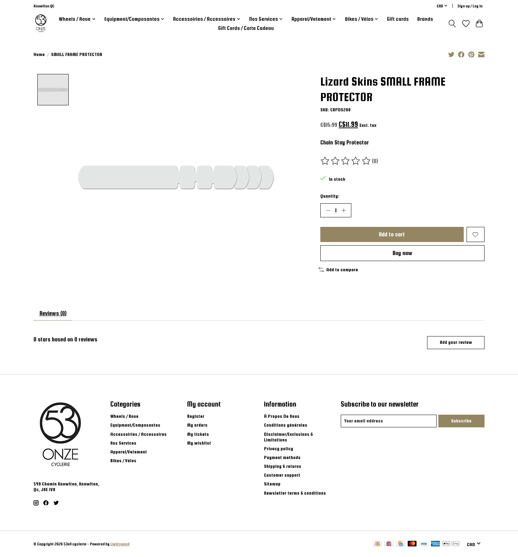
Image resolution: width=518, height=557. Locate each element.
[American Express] (435, 544)
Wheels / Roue (124, 416)
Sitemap (272, 484)
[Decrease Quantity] (328, 210)
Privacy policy (278, 448)
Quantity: (329, 196)
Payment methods (282, 457)
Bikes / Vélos (123, 460)
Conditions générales (285, 425)
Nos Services (123, 443)
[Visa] (423, 544)
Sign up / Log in (469, 6)
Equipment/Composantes (135, 425)
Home (39, 54)
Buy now (402, 253)
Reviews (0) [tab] (53, 313)
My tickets (198, 434)
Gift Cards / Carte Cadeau (246, 28)
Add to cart (392, 234)
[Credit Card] (400, 544)
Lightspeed (119, 543)
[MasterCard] (412, 544)
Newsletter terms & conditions (295, 493)
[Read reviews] (346, 161)
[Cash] (377, 544)
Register (195, 416)
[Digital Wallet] (451, 544)
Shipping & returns (282, 466)
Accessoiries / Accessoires (138, 434)
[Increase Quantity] (344, 210)
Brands (425, 19)
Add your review (456, 342)
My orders (197, 425)
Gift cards (398, 19)
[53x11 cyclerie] (40, 23)
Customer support (282, 475)
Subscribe (461, 420)
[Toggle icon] (452, 23)
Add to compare (342, 269)
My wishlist (199, 443)
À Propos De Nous (282, 416)
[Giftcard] (388, 544)
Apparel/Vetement (128, 451)
